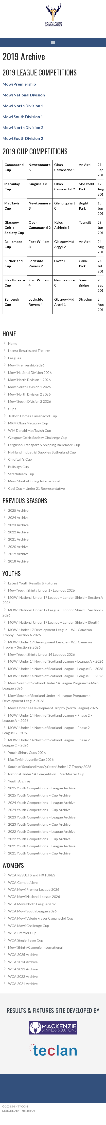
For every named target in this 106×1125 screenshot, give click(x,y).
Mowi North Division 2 (22, 127)
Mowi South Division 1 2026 (29, 387)
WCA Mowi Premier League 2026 (33, 889)
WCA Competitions (23, 882)
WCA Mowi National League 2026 (34, 896)
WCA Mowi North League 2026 (32, 904)
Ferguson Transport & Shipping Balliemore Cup (44, 445)
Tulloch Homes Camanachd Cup (32, 416)
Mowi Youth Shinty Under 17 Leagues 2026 (41, 590)
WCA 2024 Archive (23, 962)
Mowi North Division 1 (22, 105)
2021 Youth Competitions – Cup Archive (39, 853)
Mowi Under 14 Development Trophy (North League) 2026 (53, 708)
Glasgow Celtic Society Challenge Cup (37, 437)
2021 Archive (18, 539)
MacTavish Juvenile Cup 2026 (30, 759)
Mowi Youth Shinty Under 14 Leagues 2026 (41, 654)
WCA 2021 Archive (23, 983)
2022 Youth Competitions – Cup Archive (39, 839)
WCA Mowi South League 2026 (32, 911)
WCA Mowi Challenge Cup (28, 926)
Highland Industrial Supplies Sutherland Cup (42, 452)
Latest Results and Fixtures (29, 350)
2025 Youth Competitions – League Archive (41, 788)
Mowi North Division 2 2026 (29, 394)
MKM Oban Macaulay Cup (28, 423)
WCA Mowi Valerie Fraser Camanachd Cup (40, 918)
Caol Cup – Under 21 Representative (36, 488)
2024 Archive (18, 517)
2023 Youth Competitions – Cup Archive (39, 824)
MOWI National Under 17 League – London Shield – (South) (53, 622)
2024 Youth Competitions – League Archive (41, 802)
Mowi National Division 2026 (30, 372)
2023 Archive (18, 525)
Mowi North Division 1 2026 (29, 380)
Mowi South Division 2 (22, 138)
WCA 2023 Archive (23, 969)
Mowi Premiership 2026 (26, 365)
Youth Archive (19, 781)
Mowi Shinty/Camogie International (35, 947)
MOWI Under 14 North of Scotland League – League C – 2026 (55, 676)
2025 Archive (18, 510)
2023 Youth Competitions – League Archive (41, 817)
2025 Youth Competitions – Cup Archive (39, 795)
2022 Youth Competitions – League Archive (41, 831)
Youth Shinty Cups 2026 (27, 752)
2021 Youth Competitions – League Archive (41, 846)
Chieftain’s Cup (20, 459)
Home (12, 343)
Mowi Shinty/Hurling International (34, 481)
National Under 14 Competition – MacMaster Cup (46, 774)
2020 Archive (18, 546)
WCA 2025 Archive (23, 954)
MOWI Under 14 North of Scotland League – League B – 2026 (55, 669)
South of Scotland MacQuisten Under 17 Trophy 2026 (49, 766)
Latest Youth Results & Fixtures (32, 583)
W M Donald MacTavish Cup (29, 430)
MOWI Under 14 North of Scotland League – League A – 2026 (55, 661)
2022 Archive (18, 532)
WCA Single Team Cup (25, 940)
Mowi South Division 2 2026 (29, 401)
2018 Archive (18, 561)
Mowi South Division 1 (22, 116)
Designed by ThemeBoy (18, 1110)
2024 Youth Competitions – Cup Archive (39, 810)
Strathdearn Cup (21, 474)
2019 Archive (18, 554)
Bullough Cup (18, 467)
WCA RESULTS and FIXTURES (31, 875)
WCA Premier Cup (22, 933)
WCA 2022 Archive (23, 976)
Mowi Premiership (19, 84)
